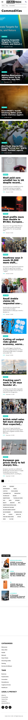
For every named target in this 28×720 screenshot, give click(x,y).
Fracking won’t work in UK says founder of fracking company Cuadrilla (13, 385)
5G (10, 582)
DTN (4, 192)
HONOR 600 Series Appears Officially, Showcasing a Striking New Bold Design (17, 586)
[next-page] (12, 481)
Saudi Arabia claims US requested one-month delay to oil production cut (14, 303)
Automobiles (13, 593)
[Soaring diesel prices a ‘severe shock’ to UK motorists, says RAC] (14, 67)
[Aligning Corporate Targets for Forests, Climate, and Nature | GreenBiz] (14, 32)
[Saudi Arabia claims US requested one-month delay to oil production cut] (14, 285)
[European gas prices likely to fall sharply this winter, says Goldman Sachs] (14, 447)
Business (4, 72)
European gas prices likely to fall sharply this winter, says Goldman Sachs (14, 465)
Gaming (12, 571)
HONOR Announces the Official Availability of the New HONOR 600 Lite (18, 575)
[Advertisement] (14, 538)
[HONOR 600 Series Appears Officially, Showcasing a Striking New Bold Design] (5, 585)
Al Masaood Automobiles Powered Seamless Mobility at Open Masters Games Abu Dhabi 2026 (17, 597)
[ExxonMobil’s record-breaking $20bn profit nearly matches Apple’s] (14, 102)
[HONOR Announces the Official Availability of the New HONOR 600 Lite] (5, 574)
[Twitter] (2, 707)
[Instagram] (10, 707)
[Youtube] (6, 707)
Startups (4, 36)
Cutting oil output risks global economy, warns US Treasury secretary (13, 344)
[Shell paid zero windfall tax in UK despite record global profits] (14, 164)
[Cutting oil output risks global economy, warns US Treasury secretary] (14, 326)
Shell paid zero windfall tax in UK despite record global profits (13, 181)
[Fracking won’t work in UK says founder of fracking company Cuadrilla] (14, 367)
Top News (5, 295)
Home (3, 5)
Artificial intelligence (16, 560)
